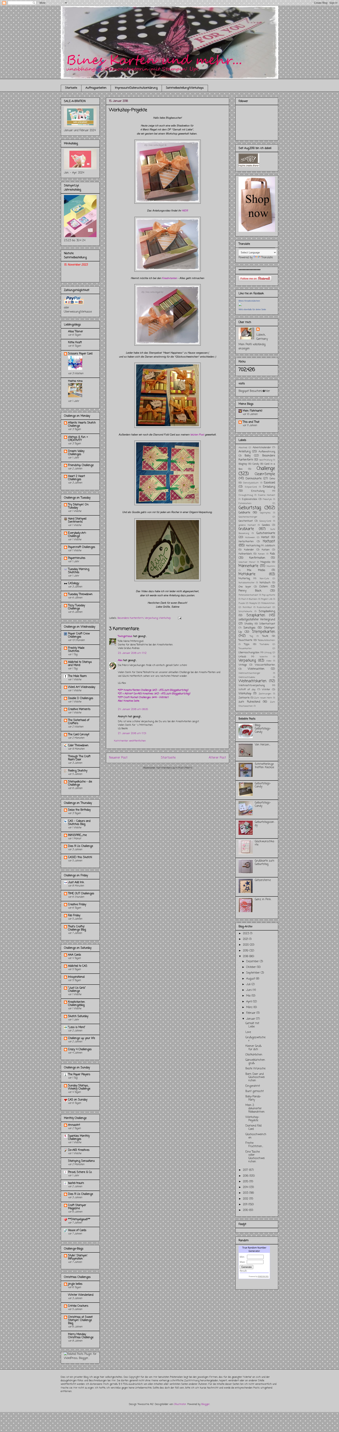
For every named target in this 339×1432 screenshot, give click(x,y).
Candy (255, 464)
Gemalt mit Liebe (252, 1025)
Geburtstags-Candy (263, 785)
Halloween (250, 537)
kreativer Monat (247, 562)
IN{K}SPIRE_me (77, 835)
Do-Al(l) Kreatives (78, 1150)
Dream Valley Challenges (76, 452)
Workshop (165, 618)
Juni (249, 990)
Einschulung (257, 491)
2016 (246, 1176)
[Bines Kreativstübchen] (240, 305)
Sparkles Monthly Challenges (79, 1137)
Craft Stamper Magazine (77, 1207)
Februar (251, 1013)
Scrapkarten (255, 615)
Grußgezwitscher (255, 1039)
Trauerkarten (245, 648)
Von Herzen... (262, 745)
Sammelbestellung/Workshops (185, 88)
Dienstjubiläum (251, 482)
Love (248, 1032)
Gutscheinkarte (265, 533)
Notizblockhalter (246, 582)
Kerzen (261, 554)
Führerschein (245, 503)
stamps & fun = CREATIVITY (78, 438)
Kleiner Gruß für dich (253, 1048)
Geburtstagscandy (264, 824)
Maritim (271, 566)
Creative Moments (79, 709)
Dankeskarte (254, 479)
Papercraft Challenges (81, 547)
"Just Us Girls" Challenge (77, 989)
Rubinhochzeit (264, 607)
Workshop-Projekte (252, 1119)
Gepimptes (265, 512)
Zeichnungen (265, 693)
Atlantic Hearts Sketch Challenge (82, 424)
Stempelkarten (263, 631)
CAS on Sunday (77, 1100)
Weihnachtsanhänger (249, 673)
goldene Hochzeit (247, 525)
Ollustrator (180, 1404)
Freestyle (267, 499)
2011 (245, 1205)
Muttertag (244, 578)
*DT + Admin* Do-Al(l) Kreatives (154, 694)
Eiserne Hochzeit (266, 495)
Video (268, 660)
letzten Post (197, 434)
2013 (246, 1193)
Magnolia (265, 562)
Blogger (205, 1404)
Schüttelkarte (245, 611)
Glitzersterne (263, 880)
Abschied (243, 447)
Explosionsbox (249, 499)
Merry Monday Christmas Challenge (80, 1336)
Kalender (249, 550)
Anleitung (245, 452)
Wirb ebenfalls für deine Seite (252, 309)
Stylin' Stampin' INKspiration (77, 1257)
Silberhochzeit (267, 624)
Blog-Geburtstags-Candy (263, 728)
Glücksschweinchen (255, 1136)
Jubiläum (270, 546)
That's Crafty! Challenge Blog (77, 928)
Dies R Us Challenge (80, 846)
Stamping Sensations (81, 1161)
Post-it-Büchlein (249, 599)
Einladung (269, 487)
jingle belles (75, 1284)
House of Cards (77, 1230)
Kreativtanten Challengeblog (76, 1003)
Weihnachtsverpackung (252, 685)
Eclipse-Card (251, 487)
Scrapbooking (267, 611)
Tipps (247, 644)
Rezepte (253, 603)
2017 (246, 1170)
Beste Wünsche (255, 1069)
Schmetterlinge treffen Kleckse (264, 766)
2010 (246, 1210)
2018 (246, 956)
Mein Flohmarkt (252, 411)
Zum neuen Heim (263, 697)
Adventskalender (262, 447)
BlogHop (243, 464)
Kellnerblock (245, 554)
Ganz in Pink (263, 899)
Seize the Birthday (79, 810)
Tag (251, 636)
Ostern (263, 587)
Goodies (266, 525)
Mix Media (256, 570)
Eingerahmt (252, 1086)
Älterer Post (217, 757)
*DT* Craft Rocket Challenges (143, 697)
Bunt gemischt (254, 1091)
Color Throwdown (78, 746)
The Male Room (77, 676)
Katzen (266, 550)
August (251, 979)
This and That (251, 422)
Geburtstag (250, 508)
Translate (267, 258)
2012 (246, 1199)
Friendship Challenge (81, 465)
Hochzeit (269, 541)
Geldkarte (244, 513)
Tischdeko (264, 644)
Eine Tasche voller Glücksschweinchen (255, 1157)
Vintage (243, 665)
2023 (246, 933)
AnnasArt (74, 1125)
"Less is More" (76, 1027)
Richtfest (247, 607)
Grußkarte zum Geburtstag (264, 862)
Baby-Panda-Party (253, 1098)
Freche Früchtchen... (254, 1144)
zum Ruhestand (249, 702)
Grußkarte (246, 529)
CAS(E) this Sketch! (80, 857)
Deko (272, 479)
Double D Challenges (80, 698)
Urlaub (242, 657)
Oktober (251, 967)
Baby (248, 456)
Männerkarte (248, 566)
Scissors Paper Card (80, 354)
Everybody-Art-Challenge (77, 534)
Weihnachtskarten (252, 681)
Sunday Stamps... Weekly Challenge (79, 1087)
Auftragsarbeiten (96, 88)
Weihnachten (256, 669)
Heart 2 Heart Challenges (76, 478)
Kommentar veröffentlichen (130, 741)
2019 (246, 951)
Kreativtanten (169, 278)
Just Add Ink (76, 882)
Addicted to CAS (77, 966)
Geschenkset (246, 521)
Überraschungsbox (249, 652)
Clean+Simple (265, 474)
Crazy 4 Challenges (80, 1049)
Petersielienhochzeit (248, 595)
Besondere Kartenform (131, 618)
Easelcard (269, 483)
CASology (73, 583)
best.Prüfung (265, 460)
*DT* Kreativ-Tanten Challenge (153, 690)
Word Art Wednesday (81, 687)
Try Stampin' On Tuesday (78, 506)
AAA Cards (74, 955)
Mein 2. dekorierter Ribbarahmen (255, 1108)
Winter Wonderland (80, 1295)
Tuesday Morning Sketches (78, 571)
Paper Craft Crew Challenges (79, 635)
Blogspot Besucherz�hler (254, 391)
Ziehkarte (244, 698)
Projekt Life (266, 599)
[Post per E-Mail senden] (179, 618)
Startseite (71, 88)
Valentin (264, 656)
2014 (246, 1187)
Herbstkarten (246, 541)
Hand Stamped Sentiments (77, 520)
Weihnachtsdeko (247, 677)
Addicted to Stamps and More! (80, 663)
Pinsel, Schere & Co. (80, 1172)
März (249, 1007)
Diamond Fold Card (253, 1127)
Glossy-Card (265, 521)
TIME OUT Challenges (81, 894)
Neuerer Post (118, 757)
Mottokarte (247, 574)
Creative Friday (77, 905)
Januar (251, 1019)
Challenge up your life (81, 1038)
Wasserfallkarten (265, 665)
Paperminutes (76, 558)
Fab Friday (74, 915)
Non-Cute (264, 578)
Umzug (267, 652)
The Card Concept (78, 735)
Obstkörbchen (253, 1055)
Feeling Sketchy (77, 771)
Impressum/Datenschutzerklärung (136, 88)
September (253, 973)
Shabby (248, 624)
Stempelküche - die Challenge (80, 783)
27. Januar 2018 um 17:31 (132, 733)
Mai (249, 996)
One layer (245, 587)
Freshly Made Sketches (76, 649)
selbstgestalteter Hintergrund (257, 620)
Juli (249, 984)
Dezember (253, 961)
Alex (120, 660)
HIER (185, 210)
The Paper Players (79, 1074)
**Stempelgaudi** (79, 1219)
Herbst (265, 537)
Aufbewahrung (267, 452)
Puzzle (242, 603)
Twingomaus (125, 636)
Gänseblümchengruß (255, 1061)
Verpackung (151, 618)
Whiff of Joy (247, 689)
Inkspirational (76, 977)
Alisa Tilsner (75, 332)
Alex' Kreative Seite (128, 701)
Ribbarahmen (268, 603)
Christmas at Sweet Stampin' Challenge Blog (80, 1320)
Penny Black (250, 591)
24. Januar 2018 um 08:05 (133, 709)
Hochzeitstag (253, 546)
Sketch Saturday (78, 1016)
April (249, 1002)
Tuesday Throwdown (80, 594)
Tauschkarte (245, 640)
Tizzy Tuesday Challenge (76, 607)
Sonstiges (249, 628)
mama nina (75, 381)
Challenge (266, 468)
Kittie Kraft (75, 343)
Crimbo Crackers (78, 1306)
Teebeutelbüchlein (266, 640)
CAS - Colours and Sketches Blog (79, 822)
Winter (266, 689)
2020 (246, 945)
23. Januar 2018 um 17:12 (132, 653)
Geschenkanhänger (248, 517)
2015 (246, 1182)
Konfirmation (257, 558)
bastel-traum (76, 1183)
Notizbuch (265, 583)
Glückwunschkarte (264, 843)
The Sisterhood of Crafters (78, 721)
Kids (272, 554)
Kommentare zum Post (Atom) (174, 768)
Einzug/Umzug (246, 495)
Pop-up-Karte (268, 595)
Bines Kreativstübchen (249, 301)
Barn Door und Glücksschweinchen (255, 1077)
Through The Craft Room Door (79, 758)
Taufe (265, 636)
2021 (246, 939)
